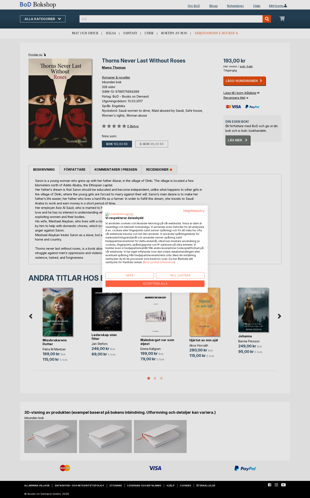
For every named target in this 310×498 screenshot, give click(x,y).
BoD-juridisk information (159, 262)
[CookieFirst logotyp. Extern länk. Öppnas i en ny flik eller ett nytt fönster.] (119, 214)
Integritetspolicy (194, 210)
